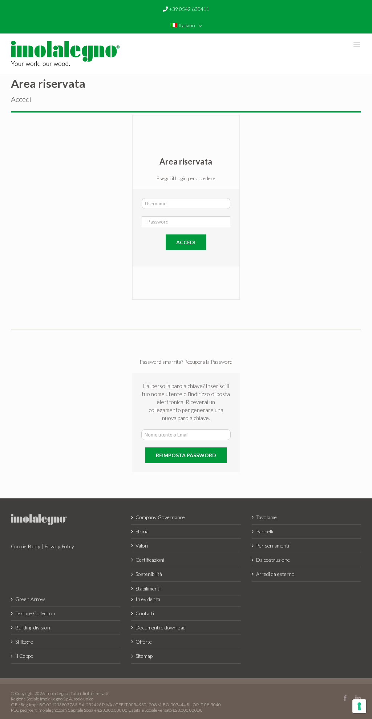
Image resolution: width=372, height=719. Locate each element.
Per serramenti (272, 545)
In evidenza (148, 599)
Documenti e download (161, 627)
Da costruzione (273, 560)
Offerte (144, 642)
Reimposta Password (186, 455)
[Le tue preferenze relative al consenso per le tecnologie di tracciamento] (359, 706)
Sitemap (144, 656)
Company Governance (160, 517)
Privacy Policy (59, 546)
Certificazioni (150, 560)
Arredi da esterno (275, 574)
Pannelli (264, 531)
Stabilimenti (148, 588)
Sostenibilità (149, 574)
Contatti (145, 613)
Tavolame (266, 517)
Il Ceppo (24, 656)
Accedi (185, 242)
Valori (142, 545)
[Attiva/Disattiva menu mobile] (357, 44)
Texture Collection (35, 613)
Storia (142, 531)
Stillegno (24, 642)
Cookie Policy (25, 546)
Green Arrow (30, 599)
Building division (32, 627)
